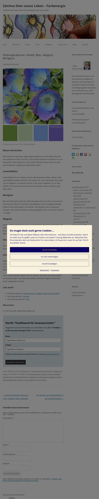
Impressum (55, 270)
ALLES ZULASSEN (49, 250)
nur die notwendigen (49, 256)
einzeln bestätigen (49, 263)
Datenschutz (44, 270)
